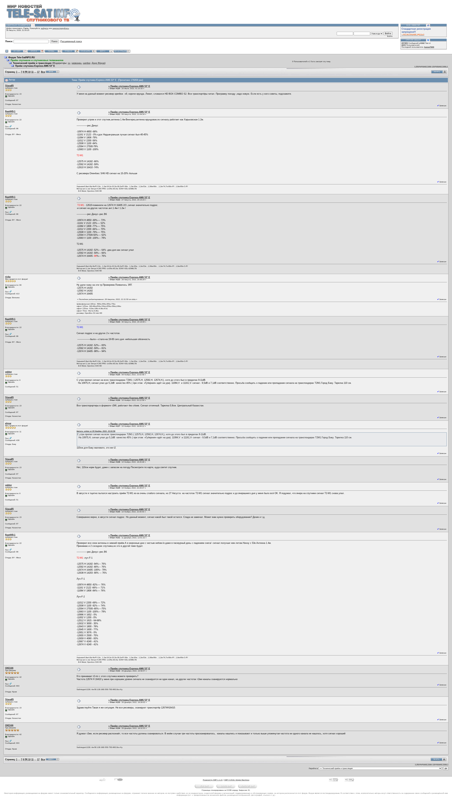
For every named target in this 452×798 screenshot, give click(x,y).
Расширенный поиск (71, 41)
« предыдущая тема (422, 66)
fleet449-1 (10, 111)
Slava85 (9, 85)
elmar (8, 423)
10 (29, 72)
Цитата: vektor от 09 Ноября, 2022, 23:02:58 (96, 431)
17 (38, 72)
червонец (76, 63)
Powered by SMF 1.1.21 (213, 780)
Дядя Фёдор (98, 63)
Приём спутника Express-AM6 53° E (35, 66)
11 (32, 72)
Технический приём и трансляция (32, 63)
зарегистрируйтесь (60, 28)
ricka (7, 276)
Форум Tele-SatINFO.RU (21, 57)
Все (43, 72)
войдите (44, 28)
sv (69, 63)
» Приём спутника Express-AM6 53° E (129, 86)
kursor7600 (429, 47)
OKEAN (9, 668)
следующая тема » (440, 66)
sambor (86, 63)
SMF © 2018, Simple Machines (236, 780)
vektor (8, 372)
